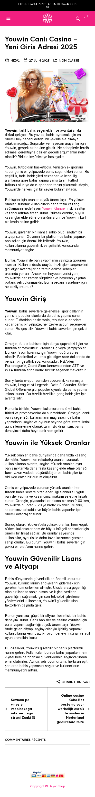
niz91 (15, 61)
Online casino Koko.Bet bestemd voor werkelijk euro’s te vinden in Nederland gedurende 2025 (70, 708)
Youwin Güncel (54, 208)
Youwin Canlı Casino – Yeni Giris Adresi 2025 (41, 43)
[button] (9, 18)
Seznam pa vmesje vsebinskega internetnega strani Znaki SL (23, 709)
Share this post (76, 682)
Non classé (69, 61)
